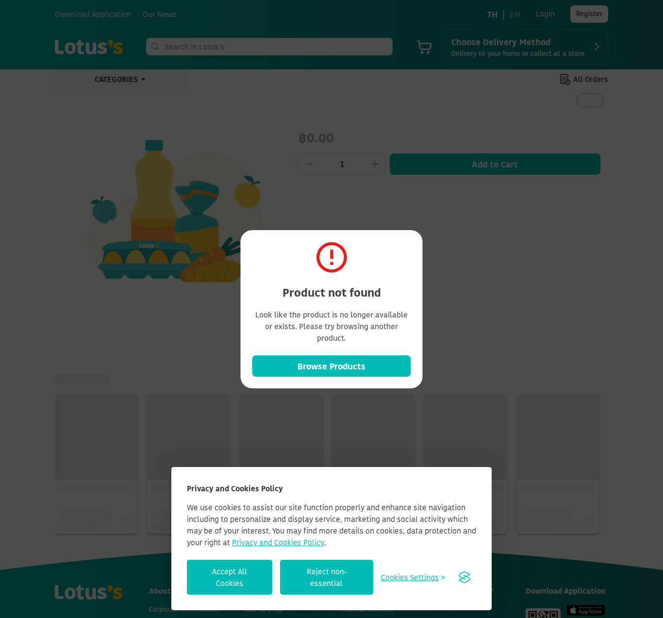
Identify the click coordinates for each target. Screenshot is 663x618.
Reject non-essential (327, 577)
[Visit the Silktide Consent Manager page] (464, 577)
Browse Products (331, 366)
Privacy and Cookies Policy (278, 542)
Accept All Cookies (229, 577)
